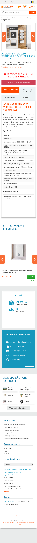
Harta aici (6, 491)
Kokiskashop (5, 18)
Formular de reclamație (11, 430)
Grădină (18, 516)
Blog (5, 451)
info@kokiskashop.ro (11, 504)
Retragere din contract (11, 427)
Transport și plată (10, 433)
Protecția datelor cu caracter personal (16, 438)
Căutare (32, 12)
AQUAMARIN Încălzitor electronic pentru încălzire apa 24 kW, (17, 271)
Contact (6, 454)
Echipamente (6, 20)
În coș (31, 277)
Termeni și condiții (10, 436)
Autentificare (4, 2)
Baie (28, 18)
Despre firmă (8, 448)
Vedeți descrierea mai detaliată (11, 67)
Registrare (14, 2)
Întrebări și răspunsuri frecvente (14, 424)
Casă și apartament (18, 18)
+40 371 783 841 (9, 501)
